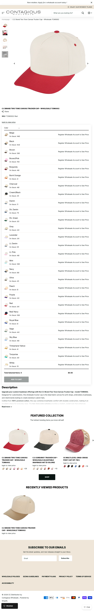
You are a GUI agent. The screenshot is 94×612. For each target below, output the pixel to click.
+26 (25, 468)
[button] (14, 63)
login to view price (8, 122)
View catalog (3, 13)
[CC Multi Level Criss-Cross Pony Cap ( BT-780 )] (77, 440)
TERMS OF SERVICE (83, 576)
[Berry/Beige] (64, 466)
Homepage (6, 19)
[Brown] (10, 468)
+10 (56, 468)
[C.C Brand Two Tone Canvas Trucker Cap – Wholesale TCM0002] (16, 440)
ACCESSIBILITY (8, 583)
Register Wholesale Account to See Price (73, 135)
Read (6, 407)
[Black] (7, 468)
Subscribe (65, 558)
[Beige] (3, 468)
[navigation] (5, 25)
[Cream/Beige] (34, 468)
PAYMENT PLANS (49, 576)
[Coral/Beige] (83, 466)
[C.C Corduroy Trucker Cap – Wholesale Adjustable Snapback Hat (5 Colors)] (47, 440)
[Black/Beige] (72, 466)
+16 (86, 466)
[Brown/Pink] (14, 468)
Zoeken (83, 13)
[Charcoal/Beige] (79, 466)
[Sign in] (90, 13)
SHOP (47, 477)
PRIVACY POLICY (66, 576)
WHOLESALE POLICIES (11, 576)
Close (91, 2)
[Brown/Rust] (48, 468)
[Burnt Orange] (21, 468)
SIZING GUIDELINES (31, 576)
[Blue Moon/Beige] (75, 466)
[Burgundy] (18, 468)
